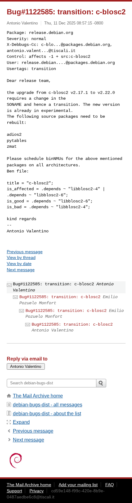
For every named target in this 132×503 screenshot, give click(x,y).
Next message (21, 269)
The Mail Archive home (38, 395)
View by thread (21, 257)
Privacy (36, 490)
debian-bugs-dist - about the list (47, 413)
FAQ (109, 484)
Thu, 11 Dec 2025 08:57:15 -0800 (73, 23)
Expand (21, 422)
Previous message (25, 251)
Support (14, 490)
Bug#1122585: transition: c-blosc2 (59, 296)
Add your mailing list (78, 484)
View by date (19, 263)
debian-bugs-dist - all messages (47, 404)
